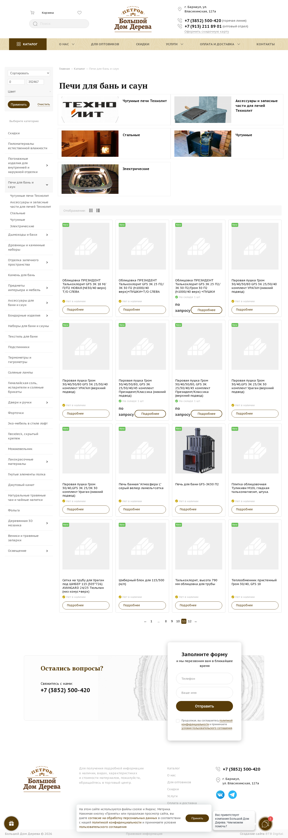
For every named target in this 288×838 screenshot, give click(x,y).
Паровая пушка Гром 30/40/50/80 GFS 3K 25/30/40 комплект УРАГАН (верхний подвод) (85, 386)
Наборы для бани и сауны (28, 326)
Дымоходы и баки (22, 235)
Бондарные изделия (24, 315)
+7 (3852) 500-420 (241, 769)
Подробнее (75, 309)
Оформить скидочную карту (206, 31)
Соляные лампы (20, 372)
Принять (197, 818)
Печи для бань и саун (21, 184)
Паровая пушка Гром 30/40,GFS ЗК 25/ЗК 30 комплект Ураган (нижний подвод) (82, 489)
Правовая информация (144, 834)
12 (190, 621)
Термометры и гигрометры (19, 359)
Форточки (16, 413)
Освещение (17, 551)
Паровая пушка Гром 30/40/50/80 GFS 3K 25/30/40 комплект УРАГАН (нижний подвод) (254, 286)
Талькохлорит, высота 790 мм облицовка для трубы (196, 582)
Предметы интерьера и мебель (24, 287)
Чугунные (17, 220)
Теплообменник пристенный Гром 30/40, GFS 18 (254, 582)
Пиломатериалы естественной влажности (27, 146)
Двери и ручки (19, 402)
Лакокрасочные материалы (20, 461)
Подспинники (18, 347)
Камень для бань (21, 275)
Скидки (14, 133)
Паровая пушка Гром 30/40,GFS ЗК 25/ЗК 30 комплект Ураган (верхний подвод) (252, 386)
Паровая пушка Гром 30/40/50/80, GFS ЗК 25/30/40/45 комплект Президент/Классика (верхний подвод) (192, 388)
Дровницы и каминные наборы (26, 247)
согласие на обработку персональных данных (122, 818)
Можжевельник (20, 449)
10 (178, 621)
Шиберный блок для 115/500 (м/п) (141, 582)
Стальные (17, 213)
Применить (19, 104)
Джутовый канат (21, 485)
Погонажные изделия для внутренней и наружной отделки (23, 165)
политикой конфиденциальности (207, 722)
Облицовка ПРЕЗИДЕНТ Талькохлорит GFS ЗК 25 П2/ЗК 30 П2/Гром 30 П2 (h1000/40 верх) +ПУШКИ (197, 286)
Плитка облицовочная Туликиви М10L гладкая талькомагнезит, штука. (250, 488)
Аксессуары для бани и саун (21, 302)
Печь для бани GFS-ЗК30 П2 (197, 484)
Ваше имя (188, 693)
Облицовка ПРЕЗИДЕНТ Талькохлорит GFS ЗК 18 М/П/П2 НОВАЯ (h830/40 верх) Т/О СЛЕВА (84, 286)
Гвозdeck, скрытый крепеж (23, 436)
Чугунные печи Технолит (29, 196)
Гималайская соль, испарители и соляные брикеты (26, 387)
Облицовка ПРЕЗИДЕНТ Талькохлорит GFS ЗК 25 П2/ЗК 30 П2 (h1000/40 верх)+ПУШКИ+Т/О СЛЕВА (141, 286)
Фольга (14, 510)
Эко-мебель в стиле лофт (28, 423)
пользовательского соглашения (103, 827)
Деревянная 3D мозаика (20, 523)
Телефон (188, 679)
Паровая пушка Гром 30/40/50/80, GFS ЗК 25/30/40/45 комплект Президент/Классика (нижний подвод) (142, 388)
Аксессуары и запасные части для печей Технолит (30, 204)
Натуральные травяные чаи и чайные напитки (27, 497)
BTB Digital (274, 834)
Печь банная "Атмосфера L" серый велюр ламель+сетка (141, 486)
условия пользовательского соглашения (207, 728)
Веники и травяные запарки (23, 538)
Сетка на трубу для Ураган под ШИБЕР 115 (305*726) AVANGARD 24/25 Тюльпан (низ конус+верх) (83, 585)
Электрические (22, 226)
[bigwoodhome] (133, 19)
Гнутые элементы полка (27, 474)
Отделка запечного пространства (23, 262)
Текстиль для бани (23, 336)
